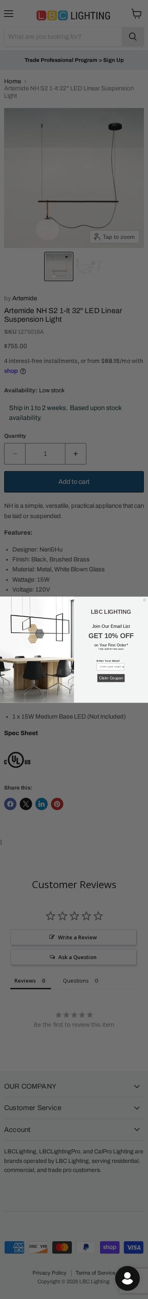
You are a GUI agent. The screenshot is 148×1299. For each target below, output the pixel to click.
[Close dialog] (144, 599)
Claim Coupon (111, 677)
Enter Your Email (108, 660)
